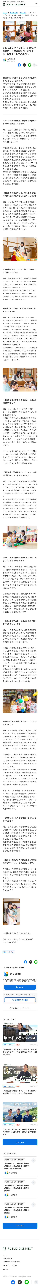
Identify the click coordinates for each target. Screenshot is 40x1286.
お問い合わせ (7, 1259)
